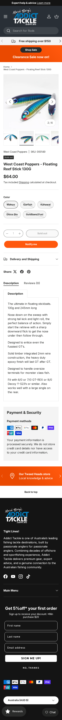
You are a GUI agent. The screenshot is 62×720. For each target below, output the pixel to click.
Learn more (43, 2)
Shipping (24, 182)
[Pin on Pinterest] (28, 271)
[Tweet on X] (15, 271)
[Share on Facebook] (21, 271)
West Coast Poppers (15, 151)
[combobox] (31, 30)
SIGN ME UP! (31, 658)
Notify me (31, 244)
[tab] (11, 283)
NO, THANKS (31, 668)
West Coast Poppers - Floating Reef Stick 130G (27, 69)
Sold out (42, 233)
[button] (56, 16)
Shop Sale (31, 49)
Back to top (31, 491)
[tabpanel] (31, 345)
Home (6, 67)
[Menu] (5, 16)
